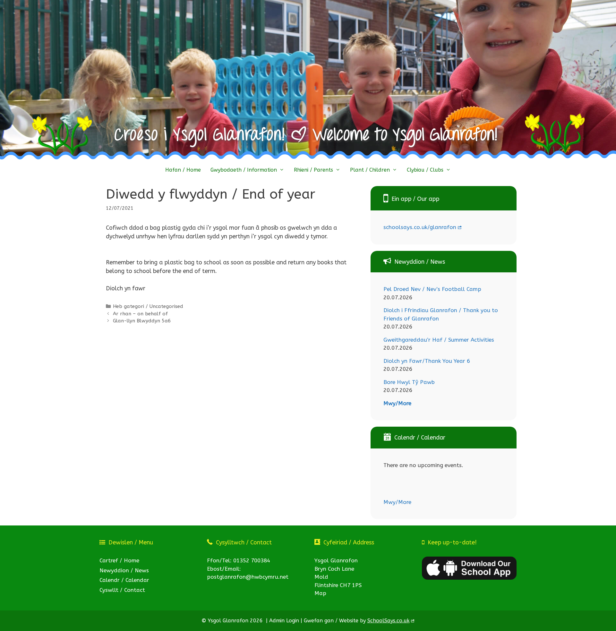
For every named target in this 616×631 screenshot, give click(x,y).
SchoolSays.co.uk (388, 621)
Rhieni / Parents (313, 170)
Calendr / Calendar (124, 580)
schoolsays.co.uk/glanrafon (419, 227)
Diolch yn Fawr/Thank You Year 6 (426, 361)
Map (320, 593)
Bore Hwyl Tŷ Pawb (409, 382)
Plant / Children (370, 170)
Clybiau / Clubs (425, 170)
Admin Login (284, 621)
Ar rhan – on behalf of (140, 314)
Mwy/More (397, 403)
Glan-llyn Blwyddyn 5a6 (142, 321)
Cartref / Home (119, 560)
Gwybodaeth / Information (243, 170)
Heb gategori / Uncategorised (148, 306)
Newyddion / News (124, 570)
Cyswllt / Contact (122, 590)
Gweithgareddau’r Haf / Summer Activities (438, 340)
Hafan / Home (183, 170)
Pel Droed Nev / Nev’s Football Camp (432, 289)
